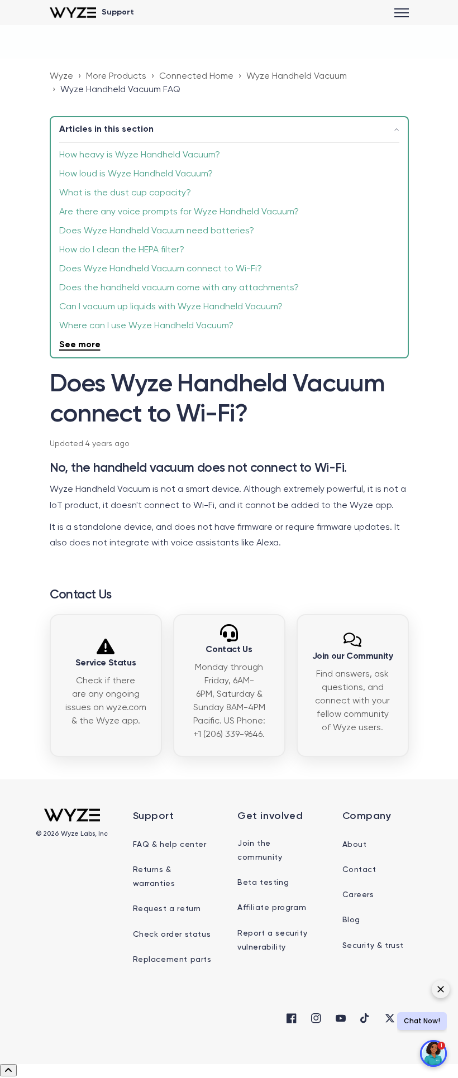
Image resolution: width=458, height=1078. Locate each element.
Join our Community (352, 656)
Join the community (259, 850)
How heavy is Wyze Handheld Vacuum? (139, 155)
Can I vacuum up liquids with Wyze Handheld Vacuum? (171, 307)
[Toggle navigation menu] (402, 13)
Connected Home (196, 76)
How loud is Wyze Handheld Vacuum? (136, 174)
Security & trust (373, 946)
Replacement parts (172, 960)
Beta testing (263, 883)
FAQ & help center (170, 845)
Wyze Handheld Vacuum (296, 76)
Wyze (61, 76)
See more (80, 345)
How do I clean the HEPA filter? (121, 250)
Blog (351, 920)
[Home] (73, 13)
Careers (358, 895)
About (354, 845)
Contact (359, 870)
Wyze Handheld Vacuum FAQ (120, 89)
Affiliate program (271, 908)
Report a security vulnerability (272, 940)
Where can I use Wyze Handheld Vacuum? (146, 326)
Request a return (167, 909)
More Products (116, 76)
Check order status (172, 934)
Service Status (105, 663)
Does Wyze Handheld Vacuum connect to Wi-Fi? (160, 269)
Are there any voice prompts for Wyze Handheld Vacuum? (179, 212)
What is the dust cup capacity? (125, 193)
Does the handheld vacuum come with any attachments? (179, 288)
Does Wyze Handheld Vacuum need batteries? (156, 231)
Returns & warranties (154, 877)
